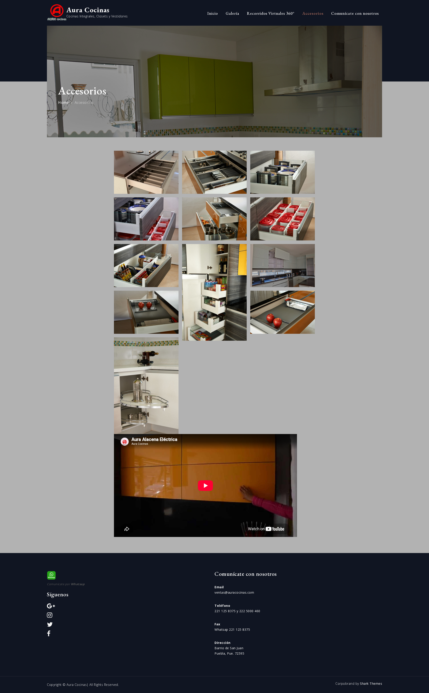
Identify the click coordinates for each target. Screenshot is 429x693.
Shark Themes (371, 683)
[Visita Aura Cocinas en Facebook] (49, 634)
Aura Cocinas (87, 10)
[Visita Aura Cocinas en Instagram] (50, 616)
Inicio (212, 13)
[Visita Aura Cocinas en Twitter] (50, 625)
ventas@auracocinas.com (234, 592)
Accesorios (313, 13)
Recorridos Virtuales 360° (270, 13)
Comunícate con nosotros (355, 13)
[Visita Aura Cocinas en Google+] (51, 607)
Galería (232, 13)
